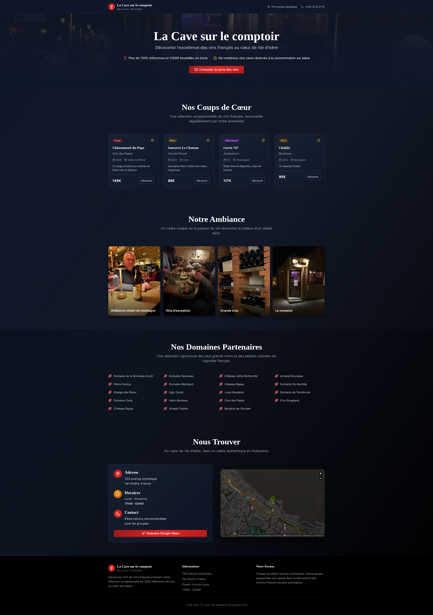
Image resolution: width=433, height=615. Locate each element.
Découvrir (146, 180)
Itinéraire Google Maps (162, 533)
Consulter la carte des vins (218, 69)
